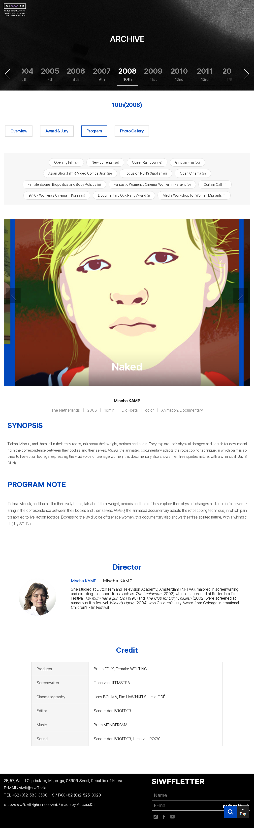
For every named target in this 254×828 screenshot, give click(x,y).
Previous (7, 74)
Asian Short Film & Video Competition (80, 173)
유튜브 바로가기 (172, 816)
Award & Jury (56, 130)
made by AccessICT (78, 804)
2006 (76, 74)
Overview (18, 130)
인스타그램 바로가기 (155, 816)
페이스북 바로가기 (163, 816)
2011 (205, 74)
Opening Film (66, 162)
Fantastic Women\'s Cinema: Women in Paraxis (152, 184)
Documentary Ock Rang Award (124, 195)
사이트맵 (245, 10)
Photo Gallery (132, 130)
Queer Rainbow (147, 162)
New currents (105, 162)
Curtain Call (215, 184)
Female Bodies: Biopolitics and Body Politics (64, 184)
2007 (102, 74)
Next (247, 74)
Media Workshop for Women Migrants (194, 195)
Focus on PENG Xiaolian (146, 173)
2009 (153, 74)
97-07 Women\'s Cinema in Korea (57, 195)
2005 (50, 74)
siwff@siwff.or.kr (33, 788)
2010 (179, 74)
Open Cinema (193, 173)
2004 (24, 74)
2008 (127, 74)
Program (94, 130)
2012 (230, 74)
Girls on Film (187, 162)
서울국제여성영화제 (15, 10)
